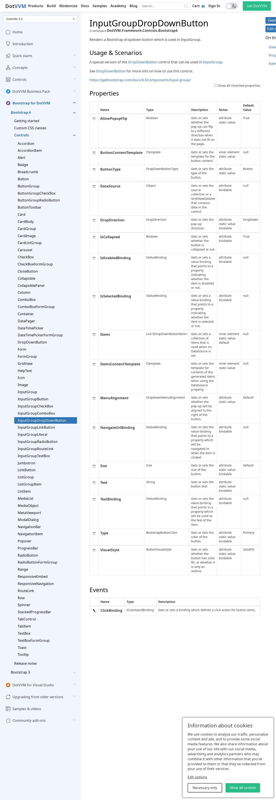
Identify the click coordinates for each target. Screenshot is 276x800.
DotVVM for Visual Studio (33, 685)
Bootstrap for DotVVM (31, 103)
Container (26, 313)
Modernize (68, 5)
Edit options (197, 777)
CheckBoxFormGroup (35, 264)
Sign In (214, 5)
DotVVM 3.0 (14, 19)
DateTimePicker (31, 328)
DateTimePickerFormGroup (40, 335)
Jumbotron (26, 462)
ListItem (24, 491)
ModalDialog (28, 519)
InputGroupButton (33, 399)
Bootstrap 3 (20, 672)
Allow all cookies (242, 787)
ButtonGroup (28, 186)
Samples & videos (27, 708)
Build (51, 5)
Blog (133, 5)
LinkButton (27, 470)
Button (23, 179)
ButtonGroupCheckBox (36, 193)
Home (17, 32)
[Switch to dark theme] (232, 6)
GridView (25, 363)
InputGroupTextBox (34, 455)
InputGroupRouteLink (35, 448)
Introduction (23, 44)
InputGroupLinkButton (36, 427)
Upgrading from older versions (38, 696)
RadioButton (28, 555)
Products (35, 5)
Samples (100, 5)
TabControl (27, 619)
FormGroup (27, 356)
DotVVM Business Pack (31, 91)
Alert (21, 157)
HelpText (25, 370)
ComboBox (27, 299)
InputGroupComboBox (36, 413)
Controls (20, 79)
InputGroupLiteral (32, 434)
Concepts (20, 67)
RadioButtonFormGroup (37, 562)
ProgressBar (28, 548)
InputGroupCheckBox (35, 406)
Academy (118, 5)
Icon (21, 377)
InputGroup (27, 392)
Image (23, 384)
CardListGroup (30, 242)
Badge (23, 164)
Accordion (26, 143)
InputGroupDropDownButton (42, 420)
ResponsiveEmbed (33, 576)
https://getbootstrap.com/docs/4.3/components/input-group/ (140, 80)
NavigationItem (30, 534)
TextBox (24, 633)
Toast (22, 647)
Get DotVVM (257, 5)
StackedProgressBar (34, 612)
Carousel (25, 250)
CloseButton (28, 271)
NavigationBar (29, 526)
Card (21, 214)
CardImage (27, 235)
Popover (24, 541)
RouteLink (26, 590)
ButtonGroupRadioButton (39, 200)
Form (22, 349)
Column (24, 292)
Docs (85, 5)
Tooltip (23, 654)
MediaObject (28, 505)
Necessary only (205, 787)
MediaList (25, 498)
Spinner (24, 604)
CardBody (26, 221)
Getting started (26, 120)
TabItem (24, 626)
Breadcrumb (28, 171)
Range (23, 569)
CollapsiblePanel (31, 285)
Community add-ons (29, 720)
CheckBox (26, 257)
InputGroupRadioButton (38, 441)
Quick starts (22, 55)
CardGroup (27, 228)
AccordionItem (30, 150)
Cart (196, 5)
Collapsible (26, 278)
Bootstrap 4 (21, 112)
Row (21, 597)
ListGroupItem (29, 484)
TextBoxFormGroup (34, 640)
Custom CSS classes (30, 128)
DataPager (26, 320)
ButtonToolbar (29, 207)
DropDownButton (32, 342)
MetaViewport (29, 512)
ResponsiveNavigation (36, 583)
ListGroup (26, 477)
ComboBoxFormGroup (36, 306)
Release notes (25, 663)
